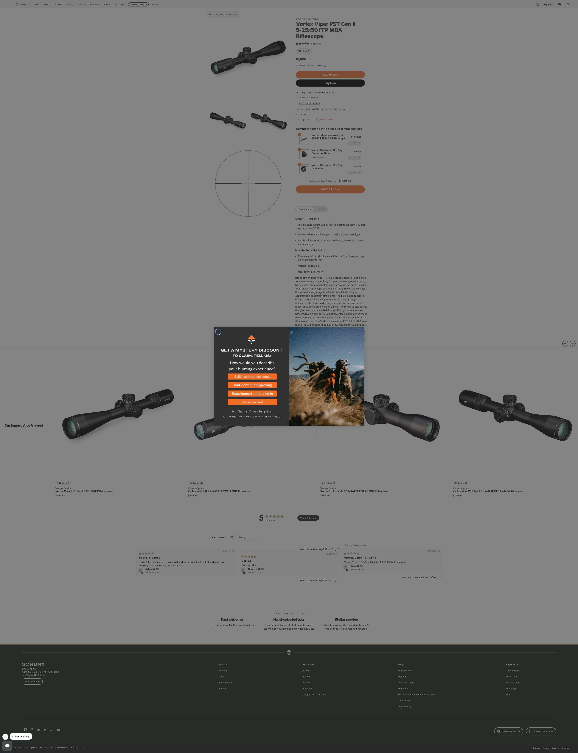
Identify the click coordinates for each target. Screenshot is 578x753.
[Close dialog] (218, 331)
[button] (251, 377)
